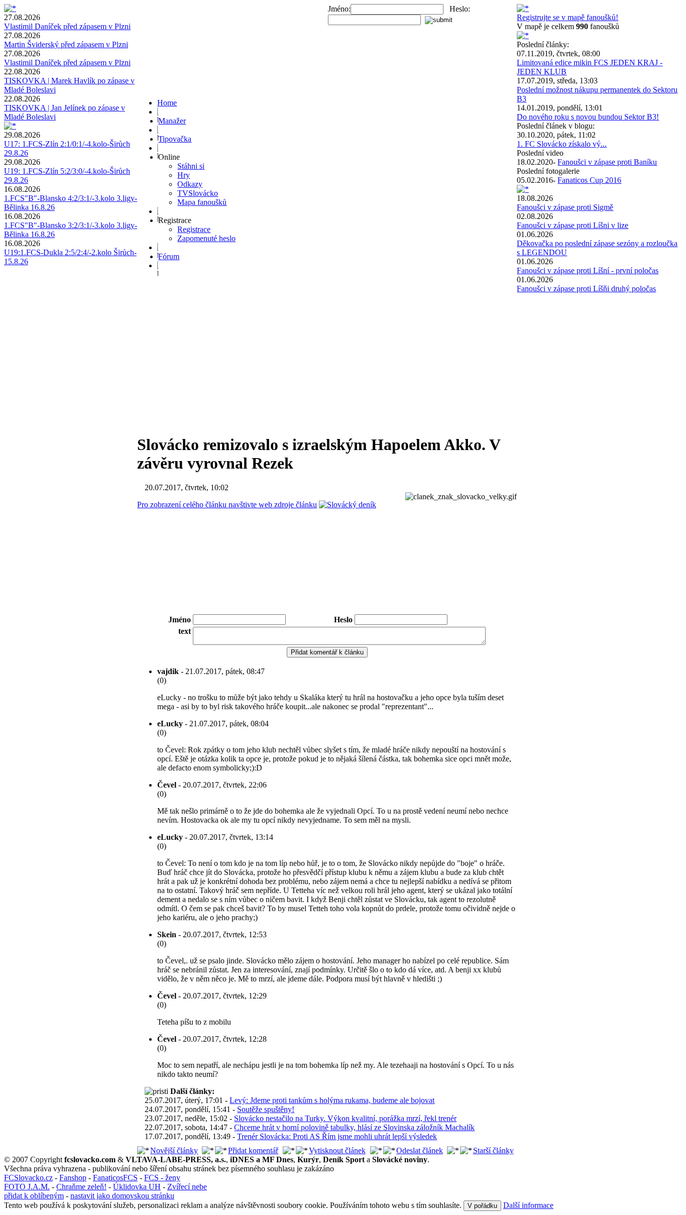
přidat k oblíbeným (34, 1195)
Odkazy (189, 184)
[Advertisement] (327, 354)
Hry (183, 175)
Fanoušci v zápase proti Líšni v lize (572, 225)
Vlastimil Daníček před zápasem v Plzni (67, 26)
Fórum (168, 256)
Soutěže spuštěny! (265, 1109)
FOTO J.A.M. (27, 1186)
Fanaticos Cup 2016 (589, 180)
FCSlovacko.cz (28, 1177)
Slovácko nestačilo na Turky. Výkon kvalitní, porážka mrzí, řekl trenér (345, 1118)
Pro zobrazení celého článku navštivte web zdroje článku (227, 504)
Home (167, 102)
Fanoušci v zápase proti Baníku (607, 162)
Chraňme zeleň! (81, 1186)
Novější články (174, 1150)
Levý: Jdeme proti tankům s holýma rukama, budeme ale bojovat (332, 1100)
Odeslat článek (419, 1150)
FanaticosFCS (115, 1177)
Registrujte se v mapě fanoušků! (567, 17)
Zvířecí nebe (187, 1186)
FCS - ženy (162, 1177)
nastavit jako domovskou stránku (122, 1195)
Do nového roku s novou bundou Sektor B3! (588, 117)
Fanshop (72, 1177)
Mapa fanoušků (201, 202)
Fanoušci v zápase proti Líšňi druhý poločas (586, 288)
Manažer (172, 121)
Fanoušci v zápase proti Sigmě (565, 207)
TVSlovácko (197, 193)
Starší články (493, 1150)
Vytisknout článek (337, 1150)
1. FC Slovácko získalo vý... (562, 144)
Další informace (528, 1205)
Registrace (193, 229)
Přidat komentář (253, 1150)
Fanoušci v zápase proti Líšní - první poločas (587, 270)
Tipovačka (174, 139)
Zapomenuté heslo (206, 238)
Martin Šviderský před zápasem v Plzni (66, 44)
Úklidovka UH (137, 1186)
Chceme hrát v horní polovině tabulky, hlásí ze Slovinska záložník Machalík (354, 1127)
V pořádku (482, 1205)
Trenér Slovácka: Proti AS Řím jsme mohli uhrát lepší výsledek (337, 1136)
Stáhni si (190, 166)
